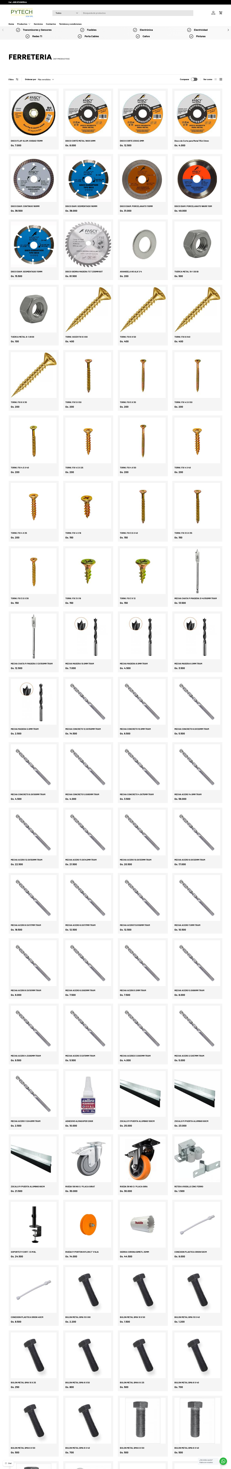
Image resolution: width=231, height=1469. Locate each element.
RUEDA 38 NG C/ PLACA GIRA (134, 1186)
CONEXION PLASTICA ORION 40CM (27, 1317)
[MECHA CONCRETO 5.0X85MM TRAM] (88, 767)
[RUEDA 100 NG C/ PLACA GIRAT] (88, 1159)
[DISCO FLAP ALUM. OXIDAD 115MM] (34, 114)
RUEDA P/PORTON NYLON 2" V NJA (82, 1252)
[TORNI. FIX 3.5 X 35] (197, 506)
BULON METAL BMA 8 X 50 (77, 1382)
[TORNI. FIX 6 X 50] (143, 310)
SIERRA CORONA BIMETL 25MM (134, 1252)
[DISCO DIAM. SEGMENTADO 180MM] (88, 179)
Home (11, 24)
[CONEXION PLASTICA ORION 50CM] (197, 1225)
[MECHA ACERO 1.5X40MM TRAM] (34, 1094)
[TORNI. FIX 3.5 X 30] (34, 571)
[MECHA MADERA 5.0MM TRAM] (34, 702)
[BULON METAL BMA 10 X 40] (197, 1290)
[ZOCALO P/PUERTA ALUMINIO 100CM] (143, 1094)
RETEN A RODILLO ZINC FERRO (188, 1186)
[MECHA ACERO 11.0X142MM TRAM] (88, 832)
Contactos (51, 24)
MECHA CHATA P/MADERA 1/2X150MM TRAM (32, 663)
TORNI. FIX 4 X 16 (73, 533)
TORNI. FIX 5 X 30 (128, 402)
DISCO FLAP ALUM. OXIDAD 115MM (27, 140)
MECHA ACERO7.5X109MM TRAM (135, 925)
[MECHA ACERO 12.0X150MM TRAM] (34, 832)
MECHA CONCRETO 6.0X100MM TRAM (28, 794)
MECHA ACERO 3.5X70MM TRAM (80, 1055)
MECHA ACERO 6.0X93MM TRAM (80, 990)
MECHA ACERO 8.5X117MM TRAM (26, 925)
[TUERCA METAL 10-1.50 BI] (197, 244)
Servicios (38, 24)
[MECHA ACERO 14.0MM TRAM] (197, 767)
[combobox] (122, 13)
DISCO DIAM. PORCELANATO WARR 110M (193, 206)
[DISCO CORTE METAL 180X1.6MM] (88, 114)
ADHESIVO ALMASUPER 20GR (79, 1121)
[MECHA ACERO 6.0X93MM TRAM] (88, 963)
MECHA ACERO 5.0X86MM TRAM (189, 990)
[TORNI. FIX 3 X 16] (88, 571)
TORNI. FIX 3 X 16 (73, 598)
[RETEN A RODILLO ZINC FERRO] (197, 1159)
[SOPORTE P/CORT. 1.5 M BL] (34, 1225)
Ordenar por (30, 79)
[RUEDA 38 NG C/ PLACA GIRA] (143, 1159)
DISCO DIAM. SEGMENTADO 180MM (81, 206)
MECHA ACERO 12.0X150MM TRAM (26, 859)
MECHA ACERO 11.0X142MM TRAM (81, 859)
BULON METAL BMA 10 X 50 (132, 1317)
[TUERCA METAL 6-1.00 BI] (34, 310)
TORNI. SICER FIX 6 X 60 (76, 336)
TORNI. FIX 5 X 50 (73, 402)
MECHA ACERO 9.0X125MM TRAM (189, 859)
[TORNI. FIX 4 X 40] (197, 440)
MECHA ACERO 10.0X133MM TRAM (135, 859)
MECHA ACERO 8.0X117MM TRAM (80, 925)
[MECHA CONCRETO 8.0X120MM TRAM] (197, 702)
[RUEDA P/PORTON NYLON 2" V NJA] (88, 1225)
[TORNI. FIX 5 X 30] (143, 375)
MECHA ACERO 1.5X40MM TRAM (25, 1121)
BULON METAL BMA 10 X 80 (78, 1317)
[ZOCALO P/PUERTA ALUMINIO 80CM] (34, 1159)
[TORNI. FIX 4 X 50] (143, 440)
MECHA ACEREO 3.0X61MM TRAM (135, 1055)
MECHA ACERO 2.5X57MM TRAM (189, 1055)
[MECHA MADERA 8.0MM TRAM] (143, 636)
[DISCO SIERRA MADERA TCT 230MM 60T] (88, 244)
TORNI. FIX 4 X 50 (128, 467)
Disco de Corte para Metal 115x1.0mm (191, 140)
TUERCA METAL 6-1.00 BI (22, 336)
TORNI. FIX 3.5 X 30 (20, 598)
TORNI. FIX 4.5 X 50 (183, 402)
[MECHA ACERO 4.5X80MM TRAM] (34, 1028)
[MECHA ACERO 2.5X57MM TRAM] (197, 1028)
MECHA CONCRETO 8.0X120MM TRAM (191, 729)
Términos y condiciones (70, 24)
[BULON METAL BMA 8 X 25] (143, 1355)
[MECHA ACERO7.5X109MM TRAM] (143, 898)
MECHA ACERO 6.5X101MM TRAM (26, 990)
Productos (22, 24)
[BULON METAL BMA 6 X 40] (197, 1421)
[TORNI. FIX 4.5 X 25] (88, 440)
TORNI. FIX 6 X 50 (128, 336)
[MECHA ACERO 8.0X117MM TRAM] (88, 898)
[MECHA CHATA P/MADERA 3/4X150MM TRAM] (197, 571)
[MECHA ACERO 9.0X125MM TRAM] (197, 832)
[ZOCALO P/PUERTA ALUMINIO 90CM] (197, 1094)
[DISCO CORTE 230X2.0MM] (143, 114)
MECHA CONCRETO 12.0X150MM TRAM (83, 729)
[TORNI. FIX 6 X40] (197, 310)
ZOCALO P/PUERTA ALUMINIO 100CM (137, 1121)
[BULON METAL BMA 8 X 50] (88, 1355)
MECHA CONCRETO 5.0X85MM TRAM (82, 794)
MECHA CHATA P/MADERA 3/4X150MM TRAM (195, 598)
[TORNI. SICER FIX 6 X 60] (88, 310)
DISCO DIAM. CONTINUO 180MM (25, 206)
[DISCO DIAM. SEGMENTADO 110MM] (34, 244)
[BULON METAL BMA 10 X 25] (34, 1355)
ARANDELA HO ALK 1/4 (131, 271)
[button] (221, 13)
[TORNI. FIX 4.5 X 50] (197, 375)
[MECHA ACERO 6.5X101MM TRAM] (34, 963)
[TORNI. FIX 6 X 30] (34, 375)
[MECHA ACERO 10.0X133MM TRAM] (143, 832)
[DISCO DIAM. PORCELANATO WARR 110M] (197, 179)
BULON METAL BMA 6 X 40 (186, 1448)
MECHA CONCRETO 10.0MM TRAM (135, 729)
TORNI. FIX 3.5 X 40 (129, 533)
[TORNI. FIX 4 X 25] (34, 506)
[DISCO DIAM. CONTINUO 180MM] (34, 179)
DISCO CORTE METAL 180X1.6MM (80, 140)
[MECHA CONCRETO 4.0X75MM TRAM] (143, 767)
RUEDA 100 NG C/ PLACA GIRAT (80, 1186)
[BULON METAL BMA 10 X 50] (143, 1290)
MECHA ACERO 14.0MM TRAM (187, 794)
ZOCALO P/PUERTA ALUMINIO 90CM (191, 1121)
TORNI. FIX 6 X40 (182, 336)
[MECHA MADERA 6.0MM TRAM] (197, 636)
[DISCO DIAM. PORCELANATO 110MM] (143, 179)
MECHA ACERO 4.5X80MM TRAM (26, 1055)
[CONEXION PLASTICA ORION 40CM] (34, 1290)
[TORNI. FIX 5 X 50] (88, 375)
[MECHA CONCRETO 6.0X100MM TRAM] (34, 767)
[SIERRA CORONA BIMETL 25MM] (143, 1225)
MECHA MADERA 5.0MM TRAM (24, 729)
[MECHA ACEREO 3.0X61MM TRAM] (143, 1028)
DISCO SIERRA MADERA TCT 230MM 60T (84, 271)
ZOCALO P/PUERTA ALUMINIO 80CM (28, 1186)
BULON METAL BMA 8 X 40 (186, 1382)
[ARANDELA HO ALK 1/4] (143, 244)
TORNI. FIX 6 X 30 (19, 402)
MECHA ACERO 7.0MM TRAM (187, 925)
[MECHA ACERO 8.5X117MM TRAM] (34, 898)
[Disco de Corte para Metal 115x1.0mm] (197, 114)
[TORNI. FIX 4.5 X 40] (34, 440)
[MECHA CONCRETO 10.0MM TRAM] (143, 702)
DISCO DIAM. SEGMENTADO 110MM (26, 271)
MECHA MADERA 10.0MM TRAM (79, 663)
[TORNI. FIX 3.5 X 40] (143, 506)
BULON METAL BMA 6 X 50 (23, 1448)
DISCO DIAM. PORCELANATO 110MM (136, 206)
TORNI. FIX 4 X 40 (182, 467)
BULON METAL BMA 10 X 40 (187, 1317)
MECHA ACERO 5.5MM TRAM (133, 990)
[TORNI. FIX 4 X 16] (88, 506)
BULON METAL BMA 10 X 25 (23, 1382)
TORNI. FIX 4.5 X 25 (74, 467)
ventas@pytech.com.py (18, 2)
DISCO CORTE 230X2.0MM (132, 140)
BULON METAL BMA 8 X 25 (132, 1382)
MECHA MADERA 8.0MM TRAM (134, 663)
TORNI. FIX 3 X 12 (128, 598)
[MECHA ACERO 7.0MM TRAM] (197, 898)
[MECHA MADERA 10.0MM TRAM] (88, 636)
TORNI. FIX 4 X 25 (19, 533)
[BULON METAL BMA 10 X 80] (88, 1290)
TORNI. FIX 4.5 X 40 (20, 467)
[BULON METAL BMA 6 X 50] (34, 1421)
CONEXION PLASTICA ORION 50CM (190, 1252)
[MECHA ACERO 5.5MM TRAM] (143, 963)
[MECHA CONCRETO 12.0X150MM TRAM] (88, 702)
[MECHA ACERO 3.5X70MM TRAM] (88, 1028)
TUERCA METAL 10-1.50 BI (186, 271)
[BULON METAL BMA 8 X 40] (197, 1355)
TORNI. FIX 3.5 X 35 (183, 533)
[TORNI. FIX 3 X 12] (143, 571)
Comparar (184, 79)
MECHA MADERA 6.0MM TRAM (188, 663)
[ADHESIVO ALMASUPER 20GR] (88, 1094)
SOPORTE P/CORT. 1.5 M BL (23, 1252)
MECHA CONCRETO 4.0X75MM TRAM (137, 794)
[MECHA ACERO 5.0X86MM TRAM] (197, 963)
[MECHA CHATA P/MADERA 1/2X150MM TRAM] (34, 636)
